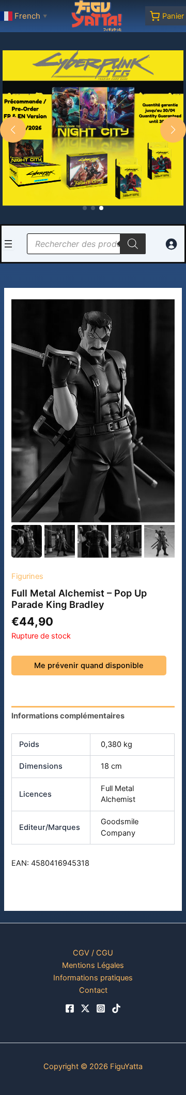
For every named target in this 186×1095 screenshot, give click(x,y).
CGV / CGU (93, 953)
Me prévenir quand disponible (89, 665)
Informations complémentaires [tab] (68, 715)
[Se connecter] (171, 244)
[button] (85, 208)
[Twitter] (85, 1008)
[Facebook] (69, 1008)
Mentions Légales (93, 965)
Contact (93, 990)
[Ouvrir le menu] (8, 244)
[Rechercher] (133, 243)
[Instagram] (100, 1008)
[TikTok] (116, 1008)
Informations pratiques (93, 977)
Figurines (27, 576)
